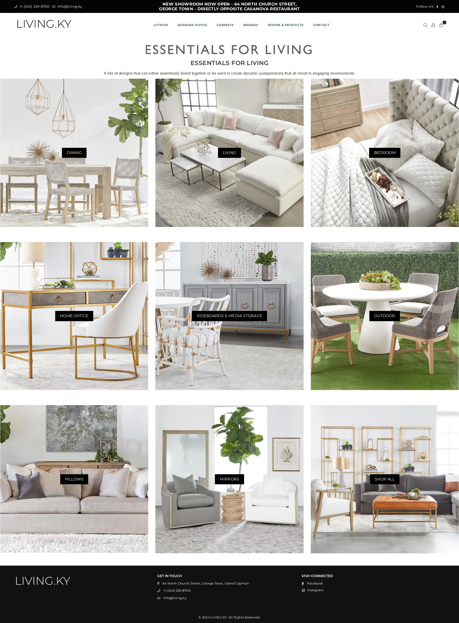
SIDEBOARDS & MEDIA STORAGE (229, 316)
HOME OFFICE (74, 316)
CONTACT (321, 25)
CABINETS (225, 25)
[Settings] (433, 24)
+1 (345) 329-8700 (33, 6)
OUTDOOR (384, 316)
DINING (74, 152)
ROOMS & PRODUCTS (286, 25)
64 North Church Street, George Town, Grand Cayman (206, 583)
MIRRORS (229, 479)
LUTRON (160, 25)
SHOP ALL (385, 479)
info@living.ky (69, 6)
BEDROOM (385, 152)
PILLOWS (74, 479)
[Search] (425, 24)
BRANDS (250, 25)
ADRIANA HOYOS (192, 25)
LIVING (229, 152)
